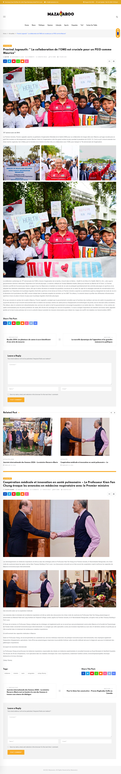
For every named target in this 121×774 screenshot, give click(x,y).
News (34, 25)
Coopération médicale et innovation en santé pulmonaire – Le (84, 462)
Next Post (107, 337)
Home (27, 25)
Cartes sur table (91, 25)
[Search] (117, 17)
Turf (82, 25)
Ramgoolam (31, 673)
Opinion (50, 25)
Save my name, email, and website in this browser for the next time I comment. (34, 394)
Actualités (12, 33)
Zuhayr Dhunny (9, 489)
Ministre (15, 673)
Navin (22, 673)
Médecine (7, 673)
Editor (7, 57)
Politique (41, 25)
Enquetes (75, 25)
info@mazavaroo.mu (52, 2)
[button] (111, 412)
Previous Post (13, 337)
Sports (66, 25)
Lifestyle (58, 25)
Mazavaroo (74, 770)
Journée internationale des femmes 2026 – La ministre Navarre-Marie (30, 462)
